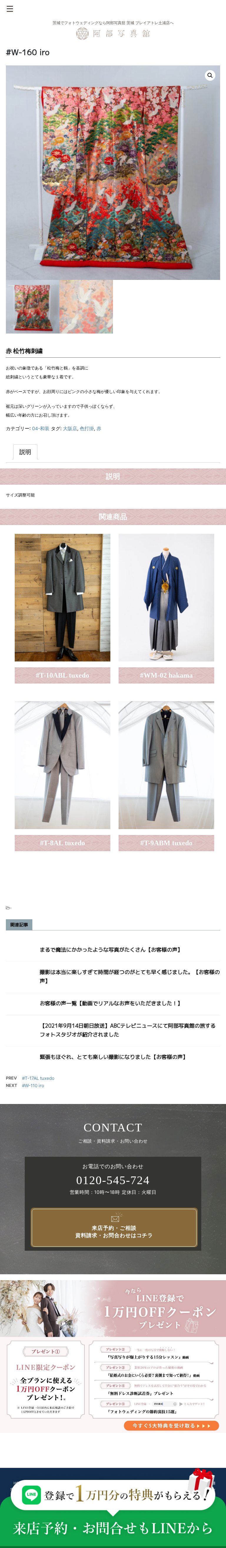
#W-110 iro (33, 1085)
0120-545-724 (113, 1180)
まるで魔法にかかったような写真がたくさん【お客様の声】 (111, 949)
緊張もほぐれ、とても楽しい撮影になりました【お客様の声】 (114, 1057)
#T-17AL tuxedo (38, 1078)
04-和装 (40, 428)
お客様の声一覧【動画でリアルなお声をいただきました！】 (111, 1003)
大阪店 (70, 428)
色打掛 (87, 428)
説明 (25, 452)
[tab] (25, 452)
